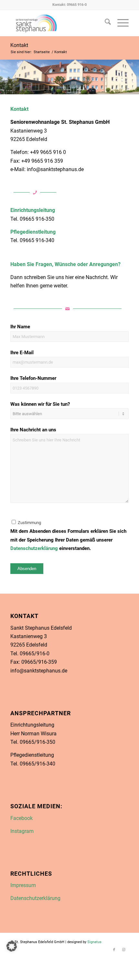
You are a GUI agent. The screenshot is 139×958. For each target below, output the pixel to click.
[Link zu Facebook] (114, 950)
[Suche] (104, 23)
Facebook (21, 818)
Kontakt (19, 45)
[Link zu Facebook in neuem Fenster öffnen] (57, 23)
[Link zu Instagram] (124, 950)
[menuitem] (104, 23)
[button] (11, 946)
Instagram (22, 831)
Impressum (23, 885)
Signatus (94, 942)
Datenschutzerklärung (34, 548)
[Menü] (120, 23)
